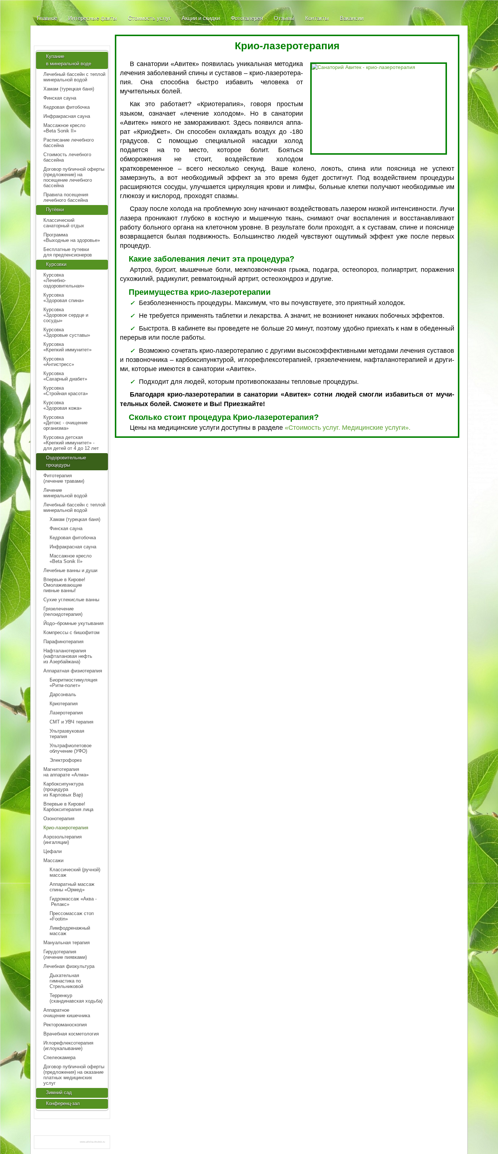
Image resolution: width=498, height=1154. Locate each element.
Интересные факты (92, 18)
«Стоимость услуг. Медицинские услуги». (348, 427)
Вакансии (351, 18)
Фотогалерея (247, 18)
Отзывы (284, 18)
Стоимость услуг (149, 18)
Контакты (317, 18)
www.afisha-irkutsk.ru (92, 1142)
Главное (47, 18)
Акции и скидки (201, 18)
